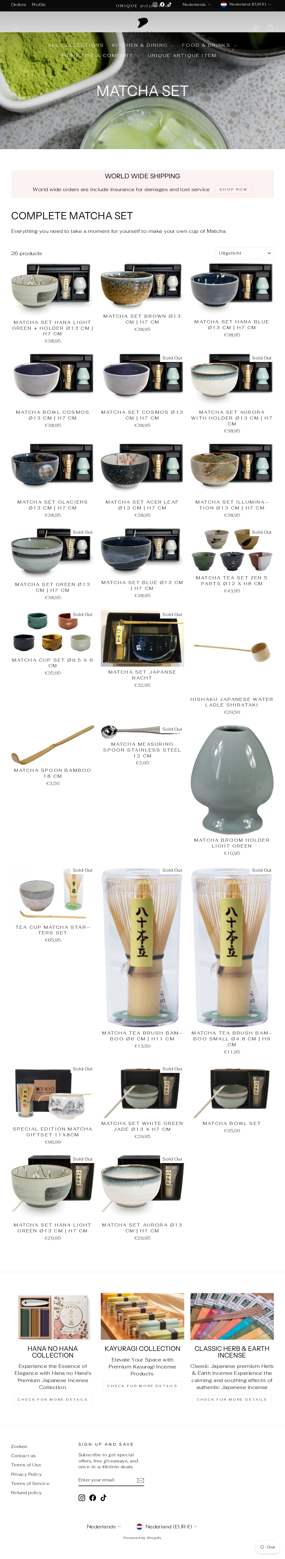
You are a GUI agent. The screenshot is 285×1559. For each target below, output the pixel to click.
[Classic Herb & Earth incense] (232, 1316)
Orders (18, 4)
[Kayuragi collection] (142, 1316)
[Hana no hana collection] (53, 1316)
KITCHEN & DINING (141, 45)
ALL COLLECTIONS (76, 45)
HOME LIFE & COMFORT (98, 55)
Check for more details (53, 1399)
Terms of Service (30, 1483)
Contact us (23, 1455)
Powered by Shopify (142, 1537)
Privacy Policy (26, 1474)
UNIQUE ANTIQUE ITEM (183, 55)
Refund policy (26, 1492)
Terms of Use (26, 1464)
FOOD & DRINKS (207, 45)
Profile (39, 4)
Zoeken (19, 1446)
